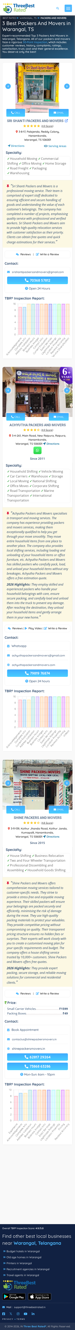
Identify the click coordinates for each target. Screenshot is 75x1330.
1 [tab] (32, 103)
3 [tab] (38, 103)
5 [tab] (43, 407)
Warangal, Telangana (37, 1243)
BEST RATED (9, 18)
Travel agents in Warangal (23, 1275)
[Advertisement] (37, 1186)
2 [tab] (35, 103)
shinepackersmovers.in (28, 1048)
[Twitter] (10, 1314)
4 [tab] (41, 103)
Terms (21, 1319)
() (47, 125)
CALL (17, 112)
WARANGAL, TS (28, 18)
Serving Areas (57, 146)
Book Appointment (25, 1030)
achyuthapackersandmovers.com (33, 665)
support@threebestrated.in (30, 1307)
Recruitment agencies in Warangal (28, 1269)
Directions (17, 146)
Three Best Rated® (34, 1326)
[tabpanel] (37, 88)
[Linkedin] (33, 1314)
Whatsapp (19, 646)
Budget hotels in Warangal (23, 1251)
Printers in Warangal (19, 1263)
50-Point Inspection (35, 42)
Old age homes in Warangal (24, 1257)
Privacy (7, 1319)
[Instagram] (18, 1314)
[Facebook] (3, 1314)
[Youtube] (25, 1314)
